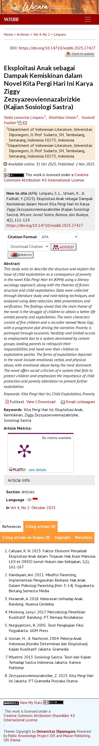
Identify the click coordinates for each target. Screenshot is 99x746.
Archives (23, 34)
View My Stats (31, 702)
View (30, 401)
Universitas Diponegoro (56, 731)
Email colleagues (80, 401)
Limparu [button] (60, 34)
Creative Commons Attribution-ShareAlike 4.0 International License (39, 717)
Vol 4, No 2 (41, 34)
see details (37, 469)
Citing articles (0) (40, 526)
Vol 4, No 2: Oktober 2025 (33, 507)
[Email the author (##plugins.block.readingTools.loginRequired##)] (24, 122)
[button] (5, 169)
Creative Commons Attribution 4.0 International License (46, 177)
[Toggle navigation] (88, 19)
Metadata (83, 537)
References (11, 526)
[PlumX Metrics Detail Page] (24, 450)
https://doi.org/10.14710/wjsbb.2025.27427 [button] (44, 225)
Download (46, 401)
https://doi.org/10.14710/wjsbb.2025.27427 (57, 47)
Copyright (62, 537)
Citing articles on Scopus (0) (26, 537)
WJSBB (11, 19)
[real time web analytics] (11, 702)
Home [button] (8, 34)
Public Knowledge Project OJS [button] (31, 735)
